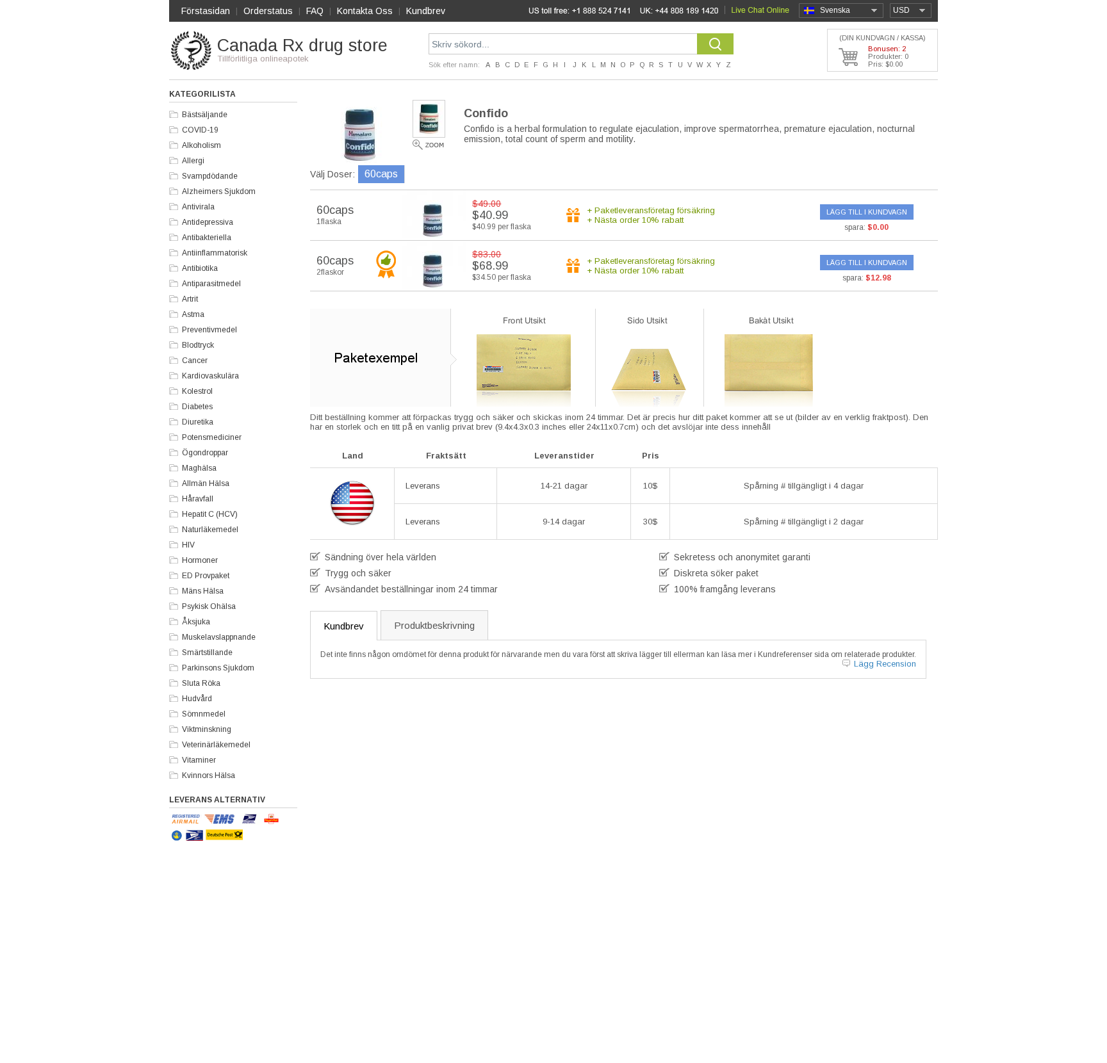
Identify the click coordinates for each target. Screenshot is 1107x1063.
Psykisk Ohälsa (209, 606)
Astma (193, 314)
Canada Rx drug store (302, 45)
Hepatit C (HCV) (210, 514)
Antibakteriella (206, 237)
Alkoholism (201, 145)
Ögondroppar (205, 452)
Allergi (193, 160)
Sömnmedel (204, 714)
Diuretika (197, 422)
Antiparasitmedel (211, 283)
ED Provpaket (205, 575)
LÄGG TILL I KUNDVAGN (866, 212)
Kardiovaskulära (210, 375)
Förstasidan (205, 11)
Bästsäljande (204, 114)
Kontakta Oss (365, 11)
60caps (381, 173)
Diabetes (197, 406)
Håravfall (197, 498)
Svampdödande (210, 176)
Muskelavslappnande (219, 637)
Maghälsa (199, 468)
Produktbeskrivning (434, 625)
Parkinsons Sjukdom (218, 667)
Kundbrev (425, 11)
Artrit (190, 299)
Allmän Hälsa (205, 483)
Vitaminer (199, 760)
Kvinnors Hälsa (208, 775)
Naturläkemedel (210, 529)
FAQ (315, 11)
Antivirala (198, 206)
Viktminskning (206, 729)
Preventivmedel (209, 329)
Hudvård (197, 698)
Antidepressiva (207, 222)
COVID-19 (200, 130)
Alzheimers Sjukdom (219, 191)
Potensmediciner (212, 437)
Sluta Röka (201, 683)
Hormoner (200, 560)
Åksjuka (196, 621)
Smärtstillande (207, 652)
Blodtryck (198, 345)
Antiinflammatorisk (214, 252)
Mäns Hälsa (203, 591)
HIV (188, 544)
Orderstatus (268, 11)
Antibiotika (200, 268)
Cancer (195, 360)
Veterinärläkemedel (216, 744)
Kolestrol (197, 391)
